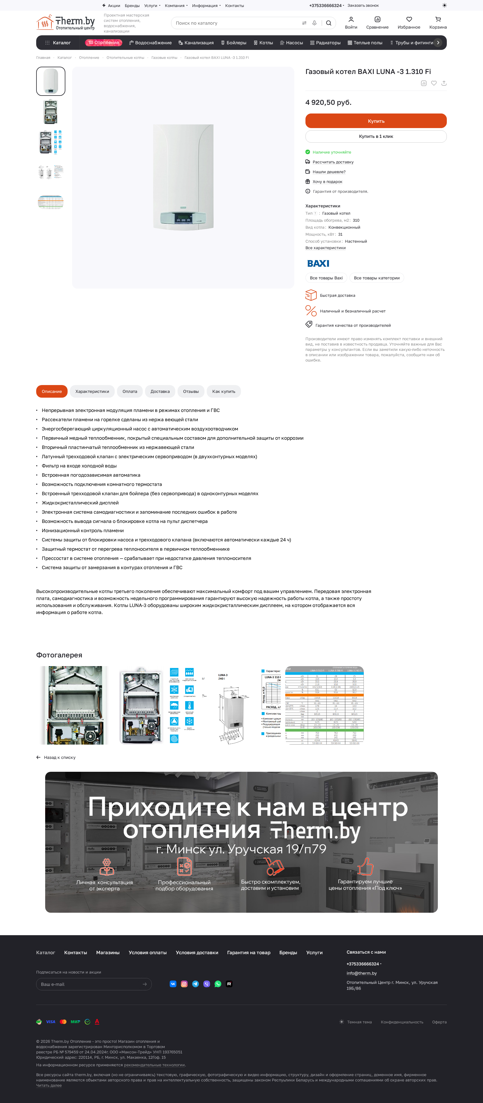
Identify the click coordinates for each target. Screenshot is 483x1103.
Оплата (130, 391)
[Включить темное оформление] (444, 5)
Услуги (314, 952)
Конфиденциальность (402, 1021)
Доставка (160, 391)
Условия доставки (197, 952)
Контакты (75, 952)
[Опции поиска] (303, 23)
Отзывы (191, 391)
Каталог (45, 952)
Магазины (108, 952)
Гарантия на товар (248, 952)
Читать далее (49, 1085)
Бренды (288, 952)
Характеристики (92, 391)
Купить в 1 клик (376, 136)
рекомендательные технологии (154, 1064)
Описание (52, 391)
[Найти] (329, 23)
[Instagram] (184, 984)
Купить (376, 121)
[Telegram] (195, 984)
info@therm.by (362, 972)
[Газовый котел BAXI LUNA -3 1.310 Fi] (75, 705)
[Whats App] (218, 984)
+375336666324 (325, 5)
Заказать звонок (363, 5)
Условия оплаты (148, 952)
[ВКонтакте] (173, 984)
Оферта (439, 1021)
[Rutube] (229, 984)
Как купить (223, 391)
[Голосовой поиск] (315, 23)
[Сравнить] (424, 83)
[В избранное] (434, 83)
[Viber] (206, 984)
